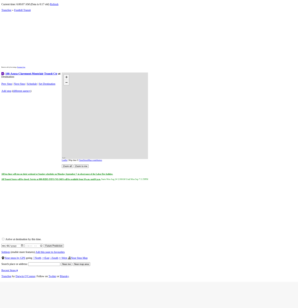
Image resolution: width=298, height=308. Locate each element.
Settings (5, 252)
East (45, 257)
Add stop (6, 90)
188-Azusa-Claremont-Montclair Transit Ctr (31, 73)
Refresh (54, 4)
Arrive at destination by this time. (23, 239)
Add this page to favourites (50, 252)
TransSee (6, 10)
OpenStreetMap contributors (90, 160)
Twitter (52, 276)
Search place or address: (14, 263)
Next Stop (19, 83)
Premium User (21, 67)
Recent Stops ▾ (9, 270)
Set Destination (47, 83)
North (37, 257)
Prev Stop (6, 83)
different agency (22, 90)
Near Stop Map (79, 257)
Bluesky (64, 276)
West (63, 257)
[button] (66, 77)
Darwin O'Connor (25, 276)
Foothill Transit (22, 10)
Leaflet (64, 160)
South (54, 257)
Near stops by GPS (14, 257)
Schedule (32, 83)
